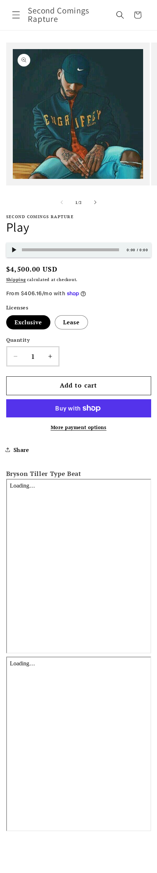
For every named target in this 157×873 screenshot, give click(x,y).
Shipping (16, 279)
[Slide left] (62, 203)
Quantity (18, 339)
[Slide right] (95, 203)
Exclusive (28, 322)
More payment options (79, 427)
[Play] (13, 250)
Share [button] (21, 449)
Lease (71, 322)
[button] (16, 15)
